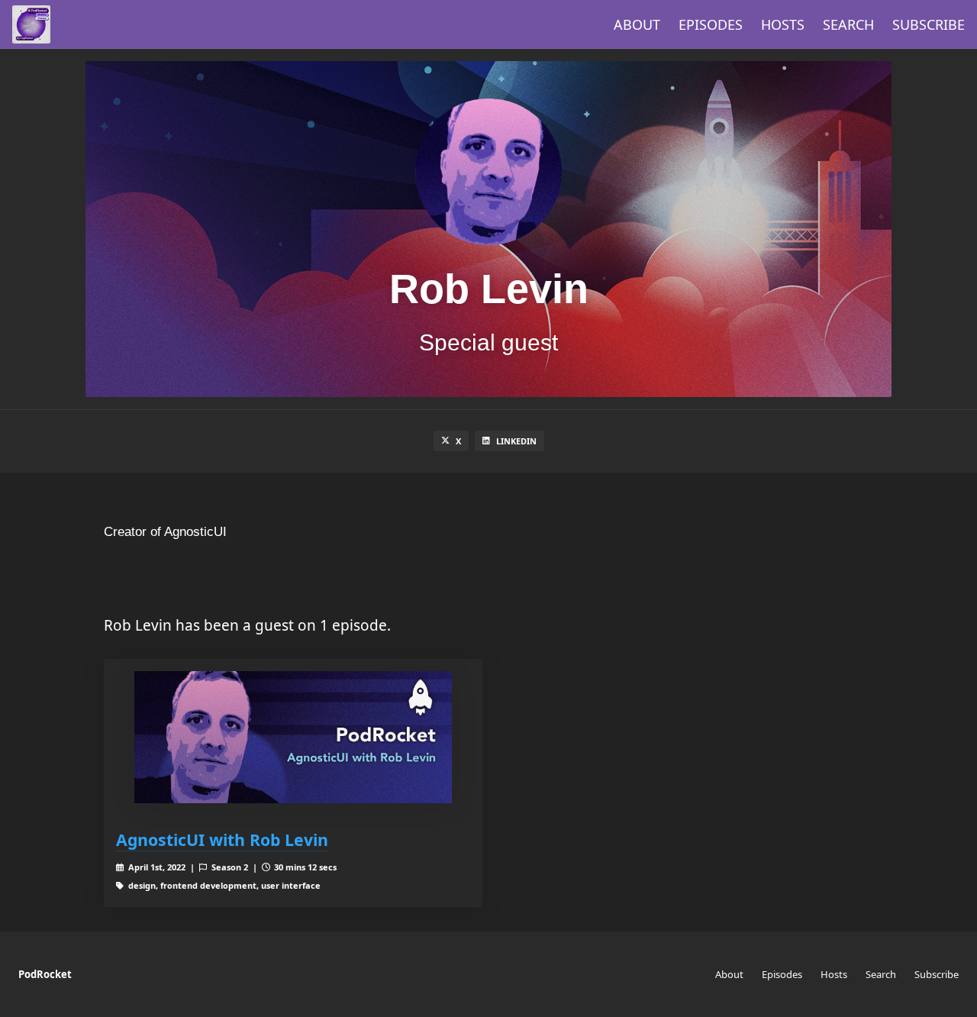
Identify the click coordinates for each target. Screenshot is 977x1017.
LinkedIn (516, 441)
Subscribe (928, 24)
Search (848, 24)
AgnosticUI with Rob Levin (222, 839)
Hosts (782, 24)
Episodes (711, 24)
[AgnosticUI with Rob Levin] (293, 737)
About (637, 24)
